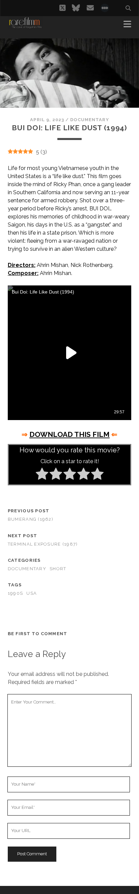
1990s (15, 593)
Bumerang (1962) (30, 519)
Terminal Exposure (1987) (43, 544)
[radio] (42, 475)
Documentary (89, 119)
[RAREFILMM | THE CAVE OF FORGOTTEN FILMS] (25, 26)
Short (58, 568)
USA (31, 593)
